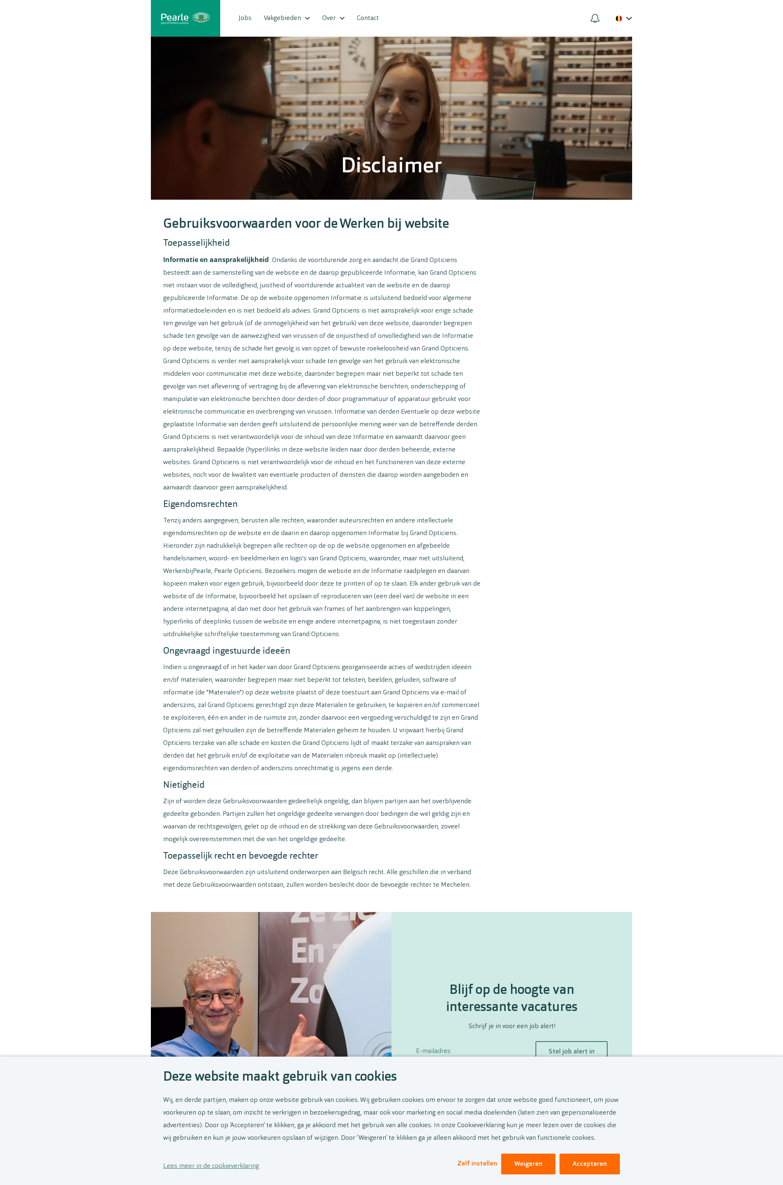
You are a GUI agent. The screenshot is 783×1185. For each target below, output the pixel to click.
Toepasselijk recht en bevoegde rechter (240, 856)
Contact (368, 18)
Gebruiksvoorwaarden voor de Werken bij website (306, 224)
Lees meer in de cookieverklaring (211, 1166)
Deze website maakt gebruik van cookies (280, 1077)
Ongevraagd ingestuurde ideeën (226, 651)
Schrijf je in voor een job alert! (512, 1026)
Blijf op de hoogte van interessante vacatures (511, 999)
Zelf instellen (477, 1164)
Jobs (245, 18)
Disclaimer (391, 167)
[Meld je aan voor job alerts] (595, 18)
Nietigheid (184, 785)
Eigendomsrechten (200, 504)
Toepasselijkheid (196, 243)
